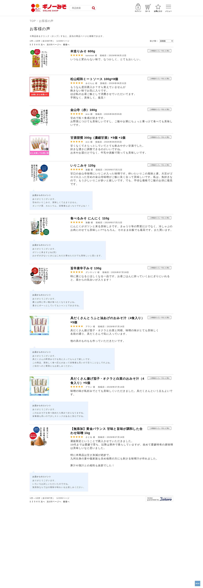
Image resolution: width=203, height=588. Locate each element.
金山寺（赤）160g (83, 110)
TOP (33, 20)
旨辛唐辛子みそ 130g (85, 268)
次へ (43, 44)
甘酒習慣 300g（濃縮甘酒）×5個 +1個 (98, 137)
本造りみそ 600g (82, 51)
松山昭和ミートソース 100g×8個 (94, 79)
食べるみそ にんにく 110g (89, 218)
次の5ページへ (54, 44)
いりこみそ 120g (82, 165)
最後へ (66, 44)
